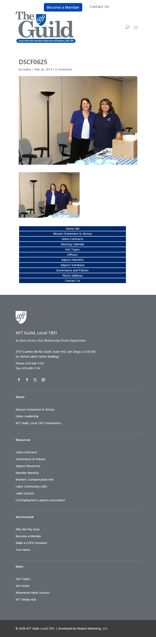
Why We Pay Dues (28, 529)
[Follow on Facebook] (19, 380)
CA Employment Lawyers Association (40, 500)
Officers (72, 255)
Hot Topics (72, 249)
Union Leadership (27, 416)
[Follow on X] (35, 380)
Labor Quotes (25, 493)
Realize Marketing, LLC (92, 628)
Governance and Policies (72, 270)
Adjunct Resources (28, 466)
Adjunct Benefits (72, 260)
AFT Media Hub (26, 599)
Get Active (22, 586)
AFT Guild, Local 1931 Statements (38, 423)
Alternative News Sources (33, 593)
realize (27, 69)
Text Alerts (23, 550)
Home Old (72, 228)
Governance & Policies (30, 459)
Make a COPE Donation (31, 543)
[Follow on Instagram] (43, 380)
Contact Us (99, 6)
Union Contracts (72, 239)
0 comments (63, 69)
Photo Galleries (72, 275)
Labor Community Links (31, 486)
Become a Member (63, 7)
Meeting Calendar (72, 244)
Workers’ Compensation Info (35, 479)
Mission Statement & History (72, 234)
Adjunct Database (72, 265)
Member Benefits (27, 473)
